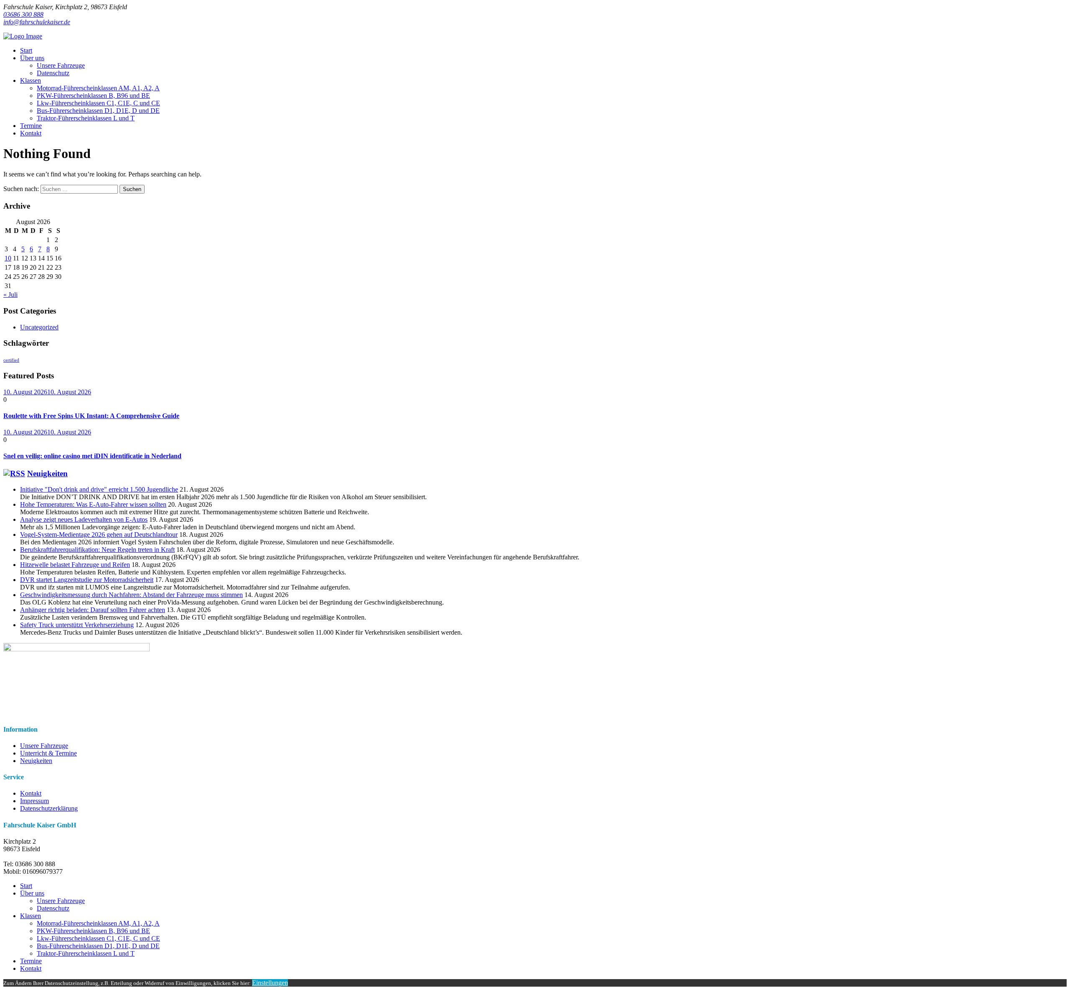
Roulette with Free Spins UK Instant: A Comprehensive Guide (91, 415)
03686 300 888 (23, 14)
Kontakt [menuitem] (30, 968)
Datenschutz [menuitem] (53, 908)
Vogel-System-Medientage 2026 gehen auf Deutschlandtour (99, 534)
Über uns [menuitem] (32, 893)
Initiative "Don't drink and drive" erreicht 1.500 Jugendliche (99, 489)
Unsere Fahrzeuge (44, 745)
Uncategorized (39, 327)
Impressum (34, 800)
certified (11, 360)
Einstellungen (270, 982)
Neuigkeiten (47, 473)
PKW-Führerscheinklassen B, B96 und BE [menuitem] (93, 930)
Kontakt (30, 793)
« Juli (10, 294)
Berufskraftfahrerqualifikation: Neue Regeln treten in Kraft (97, 549)
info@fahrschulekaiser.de (36, 22)
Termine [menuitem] (31, 960)
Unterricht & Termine (48, 753)
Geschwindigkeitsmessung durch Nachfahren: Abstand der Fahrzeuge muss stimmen (131, 594)
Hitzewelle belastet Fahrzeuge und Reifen (75, 564)
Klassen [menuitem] (30, 915)
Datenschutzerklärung (49, 808)
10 (8, 258)
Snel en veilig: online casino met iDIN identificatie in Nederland (92, 455)
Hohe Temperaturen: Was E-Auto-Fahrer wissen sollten (93, 504)
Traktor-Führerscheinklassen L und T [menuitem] (86, 953)
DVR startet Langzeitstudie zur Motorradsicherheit (86, 579)
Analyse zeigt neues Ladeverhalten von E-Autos (84, 519)
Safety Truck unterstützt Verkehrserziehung (77, 624)
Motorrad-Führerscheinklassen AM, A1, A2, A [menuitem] (98, 923)
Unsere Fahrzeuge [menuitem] (61, 900)
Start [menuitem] (26, 885)
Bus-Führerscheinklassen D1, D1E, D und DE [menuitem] (98, 945)
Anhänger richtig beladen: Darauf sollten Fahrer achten (92, 609)
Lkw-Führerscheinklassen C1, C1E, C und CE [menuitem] (98, 938)
